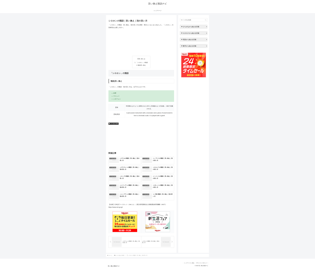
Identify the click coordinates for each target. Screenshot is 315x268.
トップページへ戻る (189, 263)
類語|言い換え (142, 65)
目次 (138, 59)
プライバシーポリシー (201, 263)
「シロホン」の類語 (142, 62)
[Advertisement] (141, 42)
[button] (205, 20)
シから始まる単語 (114, 123)
